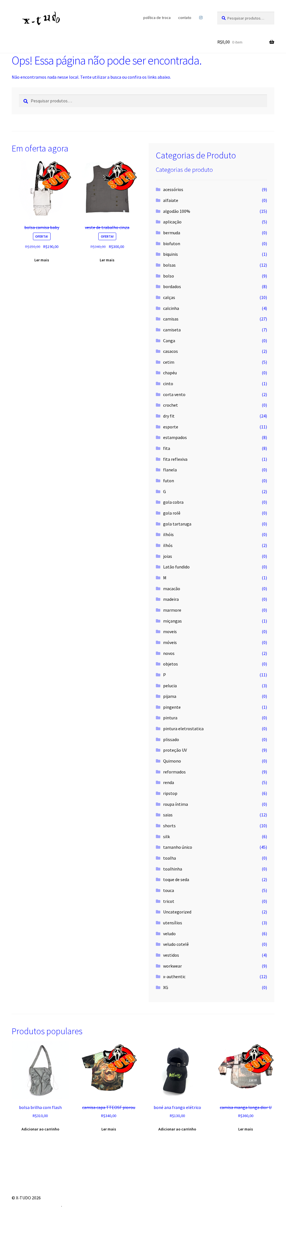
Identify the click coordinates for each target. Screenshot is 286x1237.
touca (168, 890)
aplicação (172, 222)
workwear (172, 966)
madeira (171, 599)
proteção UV (175, 750)
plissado (171, 739)
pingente (172, 707)
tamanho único (177, 847)
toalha (169, 858)
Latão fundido (176, 567)
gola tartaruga (177, 524)
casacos (170, 351)
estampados (175, 437)
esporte (170, 427)
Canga (169, 340)
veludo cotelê (176, 944)
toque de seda (176, 879)
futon (168, 480)
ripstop (170, 793)
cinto (168, 383)
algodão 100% (176, 211)
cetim (168, 362)
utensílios (172, 922)
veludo (169, 933)
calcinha (171, 308)
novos (169, 653)
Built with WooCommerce (36, 1205)
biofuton (171, 243)
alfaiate (170, 200)
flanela (170, 469)
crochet (170, 405)
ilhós (168, 545)
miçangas (172, 621)
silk (166, 836)
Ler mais (41, 259)
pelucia (170, 685)
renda (168, 782)
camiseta (172, 329)
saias (168, 815)
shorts (169, 825)
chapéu (170, 372)
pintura (170, 717)
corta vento (174, 394)
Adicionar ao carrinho (40, 1129)
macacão (171, 588)
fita (166, 448)
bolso (168, 276)
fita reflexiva (175, 459)
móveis (170, 642)
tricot (168, 901)
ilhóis (168, 534)
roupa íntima (175, 804)
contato (184, 17)
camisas (170, 319)
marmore (172, 610)
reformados (174, 772)
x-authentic (174, 976)
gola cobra (173, 502)
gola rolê (171, 513)
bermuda (171, 232)
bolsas (169, 265)
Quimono (172, 761)
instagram (201, 17)
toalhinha (172, 869)
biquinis (170, 254)
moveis (170, 631)
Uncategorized (177, 912)
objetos (170, 664)
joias (167, 556)
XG (165, 987)
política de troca (157, 17)
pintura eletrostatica (183, 728)
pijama (169, 696)
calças (169, 297)
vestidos (171, 955)
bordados (172, 286)
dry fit (169, 416)
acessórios (173, 189)
